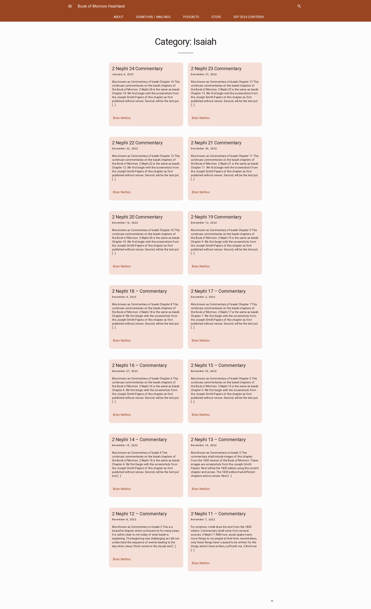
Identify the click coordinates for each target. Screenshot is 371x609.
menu (70, 6)
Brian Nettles (122, 118)
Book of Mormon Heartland (101, 6)
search (299, 6)
